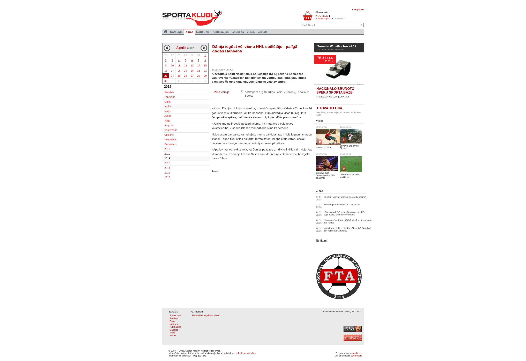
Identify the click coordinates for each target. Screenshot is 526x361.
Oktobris (169, 134)
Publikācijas (220, 32)
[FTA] (339, 298)
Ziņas (319, 190)
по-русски (358, 9)
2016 (167, 177)
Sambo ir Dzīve (323, 147)
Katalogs (176, 32)
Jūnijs (167, 116)
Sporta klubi (175, 315)
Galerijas (238, 32)
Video (319, 120)
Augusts (168, 125)
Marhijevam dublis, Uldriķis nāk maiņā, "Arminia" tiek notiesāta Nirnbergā (347, 229)
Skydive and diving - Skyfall (350, 147)
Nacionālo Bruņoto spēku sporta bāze (335, 90)
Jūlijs (167, 120)
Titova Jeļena (329, 108)
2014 (167, 168)
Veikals (263, 32)
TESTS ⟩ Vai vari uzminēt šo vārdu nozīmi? (345, 197)
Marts (167, 101)
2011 (167, 153)
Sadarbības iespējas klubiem (205, 315)
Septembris (170, 130)
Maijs (167, 111)
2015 (167, 172)
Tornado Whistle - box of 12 (336, 46)
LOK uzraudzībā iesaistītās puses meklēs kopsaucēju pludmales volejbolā (344, 213)
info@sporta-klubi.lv (246, 353)
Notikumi (322, 240)
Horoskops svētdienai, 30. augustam (342, 204)
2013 (167, 163)
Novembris (170, 139)
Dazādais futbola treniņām (330, 49)
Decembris (170, 144)
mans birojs (356, 353)
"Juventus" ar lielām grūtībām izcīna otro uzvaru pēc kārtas (347, 221)
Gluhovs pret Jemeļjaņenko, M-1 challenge (325, 175)
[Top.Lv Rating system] (353, 331)
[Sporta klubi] (165, 31)
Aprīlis (167, 106)
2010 (167, 149)
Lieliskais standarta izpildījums (349, 175)
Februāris (169, 97)
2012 (167, 158)
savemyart (356, 355)
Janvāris (169, 92)
